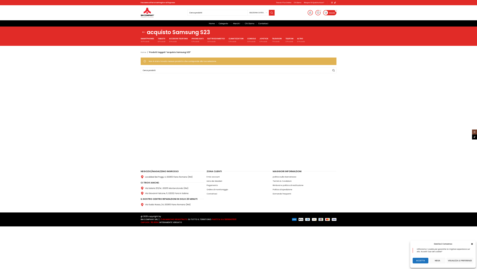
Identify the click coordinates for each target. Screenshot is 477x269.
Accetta (420, 260)
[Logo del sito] (147, 12)
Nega (437, 260)
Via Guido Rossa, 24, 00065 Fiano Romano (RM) (168, 204)
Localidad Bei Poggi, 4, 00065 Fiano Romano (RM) (169, 176)
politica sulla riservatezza (284, 176)
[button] (472, 244)
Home (143, 52)
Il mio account (213, 176)
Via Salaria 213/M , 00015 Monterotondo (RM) (166, 188)
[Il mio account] (310, 12)
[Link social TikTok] (334, 2)
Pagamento (212, 185)
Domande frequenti (282, 193)
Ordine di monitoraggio (217, 189)
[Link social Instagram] (331, 2)
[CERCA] (272, 13)
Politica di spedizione (282, 189)
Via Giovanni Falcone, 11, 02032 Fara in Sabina (166, 193)
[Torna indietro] (144, 32)
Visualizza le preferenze (460, 260)
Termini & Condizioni (282, 181)
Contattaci (212, 193)
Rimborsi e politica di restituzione (288, 185)
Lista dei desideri (214, 181)
